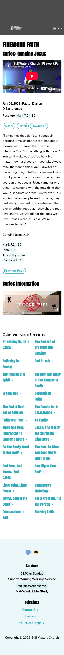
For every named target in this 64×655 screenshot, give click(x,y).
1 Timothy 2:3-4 (14, 255)
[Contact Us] (54, 28)
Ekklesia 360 (32, 643)
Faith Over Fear (13, 420)
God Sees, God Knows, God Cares (12, 471)
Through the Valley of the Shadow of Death (48, 380)
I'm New (30, 616)
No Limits (41, 420)
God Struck (42, 361)
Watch (9, 126)
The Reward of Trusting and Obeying (45, 347)
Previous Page (14, 271)
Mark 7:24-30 (25, 116)
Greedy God (10, 393)
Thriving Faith (44, 511)
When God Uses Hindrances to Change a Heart (13, 433)
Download (39, 126)
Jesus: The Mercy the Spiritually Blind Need (47, 433)
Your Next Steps (30, 623)
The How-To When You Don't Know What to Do (47, 452)
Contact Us (30, 610)
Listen (22, 126)
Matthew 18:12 (13, 260)
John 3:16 (9, 250)
